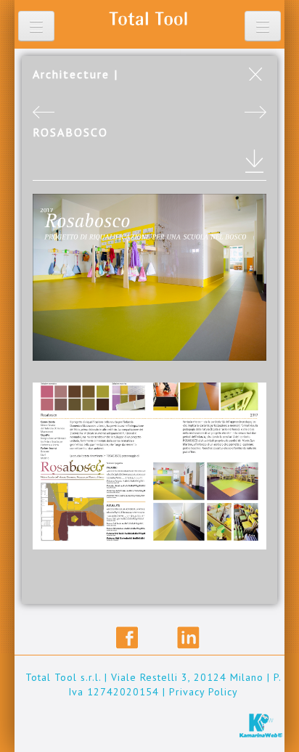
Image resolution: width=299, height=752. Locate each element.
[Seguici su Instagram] (164, 638)
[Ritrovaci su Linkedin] (188, 638)
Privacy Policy (203, 691)
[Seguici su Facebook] (127, 638)
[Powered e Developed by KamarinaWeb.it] (261, 724)
